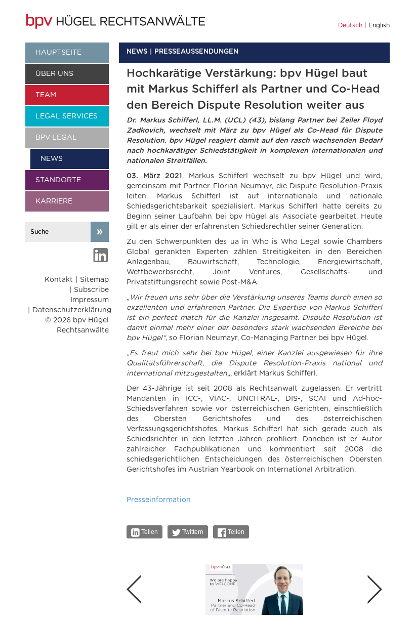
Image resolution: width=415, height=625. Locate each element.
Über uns (54, 73)
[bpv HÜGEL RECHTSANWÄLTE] (117, 21)
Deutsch (350, 25)
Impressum (89, 300)
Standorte (58, 180)
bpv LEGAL (56, 137)
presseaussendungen (196, 52)
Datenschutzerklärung (71, 310)
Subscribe (91, 290)
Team (45, 95)
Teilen (149, 531)
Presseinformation (159, 500)
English (379, 25)
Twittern (192, 531)
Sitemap (94, 279)
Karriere (53, 201)
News (51, 158)
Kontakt (59, 279)
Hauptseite (58, 52)
